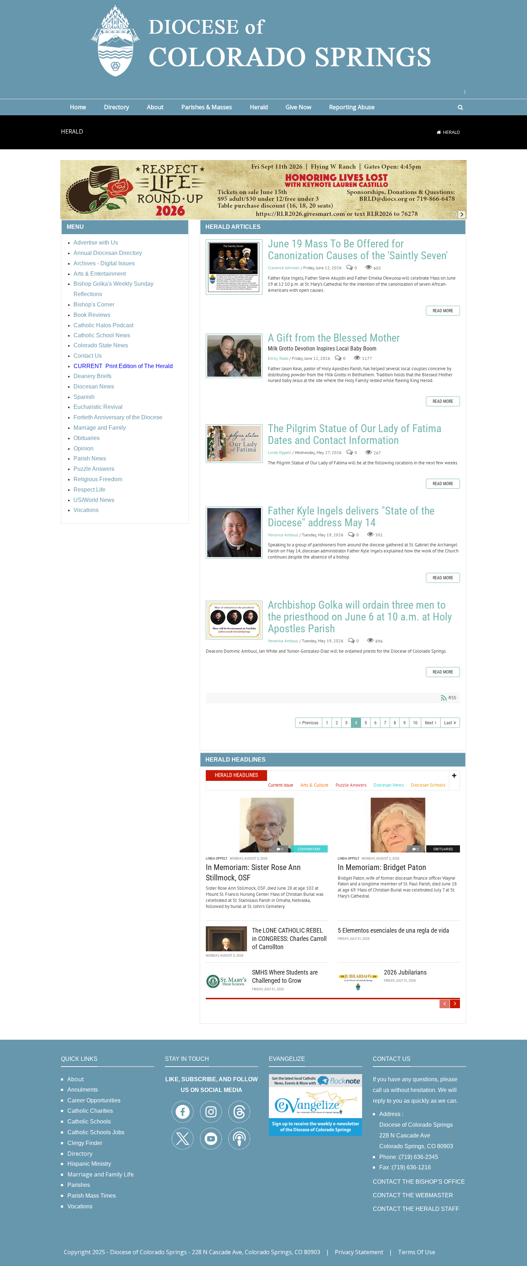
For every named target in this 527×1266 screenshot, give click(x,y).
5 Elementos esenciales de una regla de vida (393, 930)
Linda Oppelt (279, 452)
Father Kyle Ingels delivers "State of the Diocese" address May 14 (234, 532)
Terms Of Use (416, 1252)
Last (448, 722)
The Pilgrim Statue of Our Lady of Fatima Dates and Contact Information (234, 444)
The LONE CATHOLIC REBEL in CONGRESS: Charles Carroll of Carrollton (289, 939)
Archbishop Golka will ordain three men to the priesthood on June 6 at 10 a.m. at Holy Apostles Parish (234, 620)
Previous (310, 722)
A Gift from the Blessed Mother (234, 356)
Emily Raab (278, 358)
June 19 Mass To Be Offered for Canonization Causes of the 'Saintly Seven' (234, 267)
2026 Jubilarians (405, 972)
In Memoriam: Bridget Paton (382, 867)
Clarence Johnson (284, 267)
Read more (443, 310)
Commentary (309, 849)
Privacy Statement (359, 1252)
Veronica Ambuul (283, 534)
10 (415, 722)
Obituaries (443, 849)
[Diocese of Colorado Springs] (263, 40)
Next (429, 722)
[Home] (439, 132)
